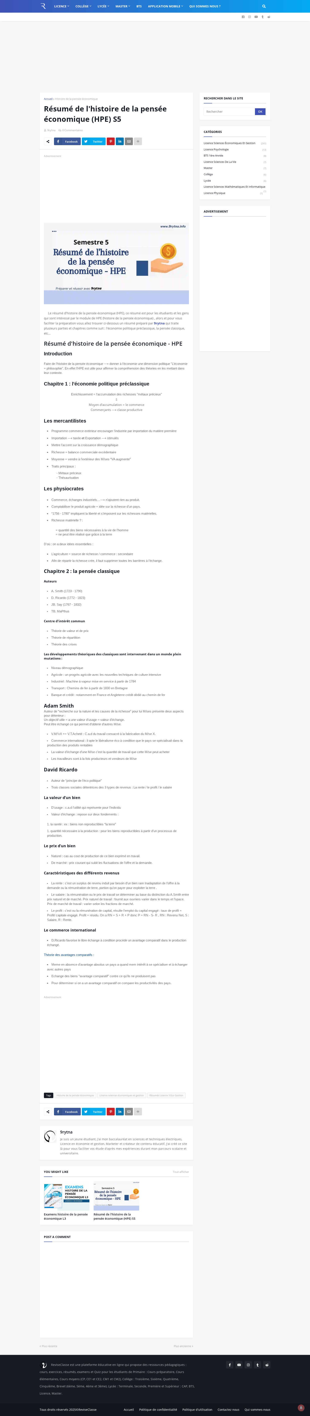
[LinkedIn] (120, 141)
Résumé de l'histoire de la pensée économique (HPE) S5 (114, 1216)
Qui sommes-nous (257, 1410)
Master (235, 168)
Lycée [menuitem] (102, 6)
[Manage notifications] (301, 1407)
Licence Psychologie (235, 149)
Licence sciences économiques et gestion (122, 1095)
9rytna (159, 323)
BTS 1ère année (235, 155)
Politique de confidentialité (158, 1410)
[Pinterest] (111, 141)
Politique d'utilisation (197, 1410)
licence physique (233, 193)
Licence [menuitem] (60, 6)
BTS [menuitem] (139, 6)
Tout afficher (181, 1171)
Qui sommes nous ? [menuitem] (205, 6)
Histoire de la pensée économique (76, 99)
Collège (235, 174)
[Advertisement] (155, 56)
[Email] (129, 141)
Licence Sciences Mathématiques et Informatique (235, 187)
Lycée (235, 180)
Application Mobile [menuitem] (164, 6)
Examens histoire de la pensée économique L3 (66, 1216)
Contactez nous (228, 1410)
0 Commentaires (72, 130)
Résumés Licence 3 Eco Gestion (166, 1095)
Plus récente (49, 1346)
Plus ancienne (182, 1346)
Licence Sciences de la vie (235, 162)
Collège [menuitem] (82, 6)
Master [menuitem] (121, 6)
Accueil (48, 99)
